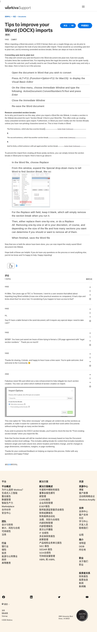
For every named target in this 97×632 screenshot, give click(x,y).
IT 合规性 (44, 533)
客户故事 (83, 493)
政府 (4, 559)
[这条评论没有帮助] (90, 295)
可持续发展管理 (47, 556)
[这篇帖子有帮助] (11, 266)
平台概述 (6, 486)
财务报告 (83, 576)
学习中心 (83, 521)
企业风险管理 (46, 503)
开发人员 (83, 524)
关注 (65, 25)
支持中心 (8, 16)
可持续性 (6, 531)
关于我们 (83, 561)
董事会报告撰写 (47, 493)
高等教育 (6, 563)
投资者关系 (84, 573)
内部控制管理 (46, 523)
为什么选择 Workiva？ (13, 490)
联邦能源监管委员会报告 (51, 509)
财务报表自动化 (47, 516)
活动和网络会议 (87, 496)
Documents (22, 16)
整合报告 (6, 496)
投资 (4, 553)
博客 (81, 490)
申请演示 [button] (85, 25)
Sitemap (4, 616)
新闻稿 (82, 586)
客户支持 (83, 515)
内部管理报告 (46, 526)
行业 (4, 543)
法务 (4, 534)
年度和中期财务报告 (49, 490)
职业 (81, 558)
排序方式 (89, 279)
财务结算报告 (46, 513)
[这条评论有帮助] (90, 287)
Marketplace (8, 506)
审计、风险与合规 (11, 528)
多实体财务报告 (47, 536)
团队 (4, 521)
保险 (4, 550)
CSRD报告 (44, 499)
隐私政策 (5, 613)
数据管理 (6, 499)
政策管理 (43, 539)
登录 (9, 464)
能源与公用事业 (10, 556)
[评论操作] (90, 299)
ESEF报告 (44, 506)
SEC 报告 (44, 546)
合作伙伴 (6, 509)
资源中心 (83, 486)
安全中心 (6, 513)
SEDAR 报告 (45, 549)
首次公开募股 (46, 529)
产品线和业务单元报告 (50, 543)
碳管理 (42, 496)
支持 (81, 508)
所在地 (82, 550)
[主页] (18, 8)
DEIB (81, 546)
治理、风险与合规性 (49, 519)
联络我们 (83, 528)
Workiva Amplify (87, 499)
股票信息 (83, 580)
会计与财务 (7, 524)
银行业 (5, 546)
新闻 (81, 583)
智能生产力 (7, 503)
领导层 (82, 543)
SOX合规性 (45, 553)
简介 (81, 539)
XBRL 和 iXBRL (47, 559)
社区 (14, 16)
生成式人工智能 (10, 493)
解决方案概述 (46, 486)
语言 (6, 604)
